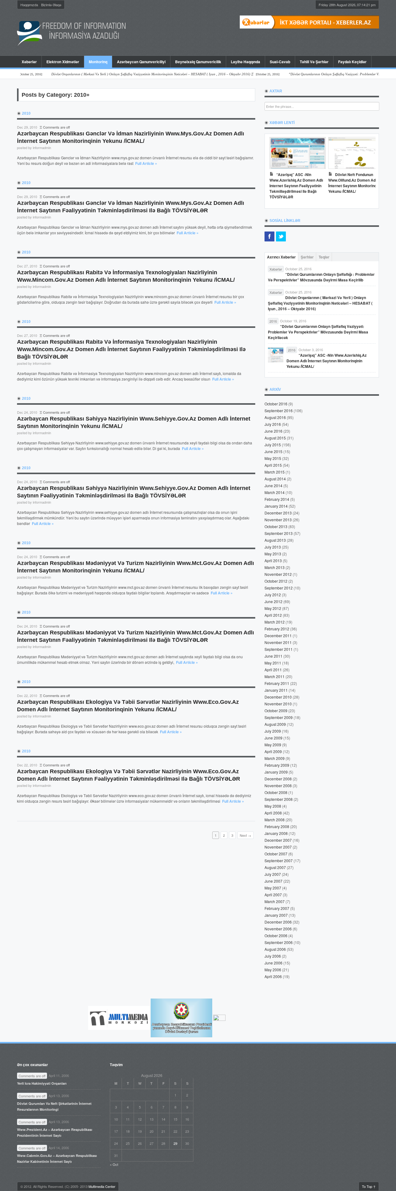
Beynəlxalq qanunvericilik (198, 61)
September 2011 (279, 649)
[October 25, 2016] (140, 74)
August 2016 (275, 417)
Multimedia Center (101, 1186)
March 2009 (275, 758)
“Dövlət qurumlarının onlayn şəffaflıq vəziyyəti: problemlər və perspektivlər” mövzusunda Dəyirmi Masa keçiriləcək (318, 332)
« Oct (114, 1164)
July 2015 (273, 444)
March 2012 (275, 621)
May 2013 (273, 553)
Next (367, 169)
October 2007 (276, 853)
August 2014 (275, 478)
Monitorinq (95, 61)
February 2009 (277, 765)
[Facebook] (269, 236)
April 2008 (273, 812)
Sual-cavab (280, 61)
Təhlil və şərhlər (314, 61)
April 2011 (273, 669)
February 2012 (277, 628)
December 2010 (278, 696)
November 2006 (278, 928)
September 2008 (279, 799)
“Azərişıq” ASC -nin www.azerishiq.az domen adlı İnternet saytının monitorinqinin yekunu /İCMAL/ (326, 360)
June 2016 (273, 431)
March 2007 (275, 901)
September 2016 (279, 410)
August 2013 (275, 540)
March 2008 (275, 819)
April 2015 (273, 465)
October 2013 (276, 526)
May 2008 (273, 806)
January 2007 (276, 915)
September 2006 (279, 942)
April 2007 (273, 894)
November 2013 (278, 519)
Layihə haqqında (245, 61)
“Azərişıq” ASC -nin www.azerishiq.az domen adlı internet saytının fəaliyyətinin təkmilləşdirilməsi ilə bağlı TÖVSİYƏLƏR (296, 186)
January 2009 (276, 771)
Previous (275, 169)
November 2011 (278, 642)
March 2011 (275, 676)
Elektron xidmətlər (62, 61)
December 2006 (278, 921)
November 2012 (278, 574)
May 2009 (273, 744)
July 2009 (273, 731)
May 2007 (273, 887)
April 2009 (273, 751)
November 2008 (278, 785)
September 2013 (279, 533)
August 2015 (275, 437)
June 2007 (273, 881)
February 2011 (277, 683)
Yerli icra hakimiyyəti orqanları (42, 1083)
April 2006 (273, 976)
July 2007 (273, 874)
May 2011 (273, 662)
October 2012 (276, 581)
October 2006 (276, 935)
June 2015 (273, 451)
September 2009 (279, 717)
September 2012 (279, 587)
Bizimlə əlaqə (51, 4)
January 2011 (276, 690)
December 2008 (278, 778)
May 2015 (273, 458)
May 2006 (273, 969)
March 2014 (275, 492)
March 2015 (275, 471)
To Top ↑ (369, 1186)
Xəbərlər (29, 61)
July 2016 (273, 424)
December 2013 (278, 512)
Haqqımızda (29, 4)
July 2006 (273, 956)
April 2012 (273, 615)
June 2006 (273, 962)
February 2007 (277, 908)
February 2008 (277, 826)
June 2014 (273, 485)
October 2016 (276, 403)
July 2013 (273, 546)
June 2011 (273, 656)
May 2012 (273, 608)
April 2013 (273, 560)
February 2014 (277, 499)
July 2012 (273, 594)
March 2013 (275, 567)
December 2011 (278, 635)
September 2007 (279, 860)
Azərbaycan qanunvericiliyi (141, 61)
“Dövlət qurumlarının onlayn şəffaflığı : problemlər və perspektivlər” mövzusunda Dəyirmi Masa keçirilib (321, 277)
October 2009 (276, 710)
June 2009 (273, 737)
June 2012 (273, 601)
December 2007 (278, 840)
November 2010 (278, 703)
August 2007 (275, 867)
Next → (245, 835)
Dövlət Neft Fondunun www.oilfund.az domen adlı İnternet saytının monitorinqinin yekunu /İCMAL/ (355, 183)
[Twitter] (281, 236)
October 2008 (276, 792)
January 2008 (276, 833)
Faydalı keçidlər (352, 61)
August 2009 (275, 724)
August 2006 (275, 949)
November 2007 (278, 846)
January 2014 (276, 506)
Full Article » (146, 163)
